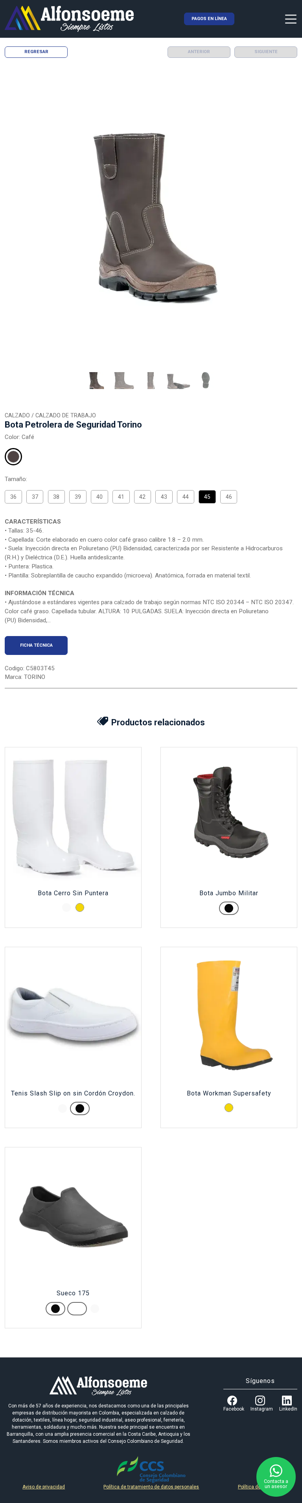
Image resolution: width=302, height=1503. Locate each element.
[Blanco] (66, 907)
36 (13, 497)
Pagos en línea (209, 18)
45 (207, 497)
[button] (96, 381)
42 (142, 497)
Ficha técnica (36, 645)
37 (35, 497)
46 (229, 497)
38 (56, 497)
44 (185, 497)
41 (121, 497)
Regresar (36, 51)
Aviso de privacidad (43, 1487)
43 (164, 497)
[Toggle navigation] (290, 18)
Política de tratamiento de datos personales (151, 1487)
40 (99, 497)
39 (78, 497)
